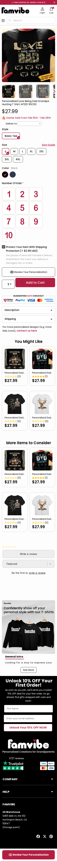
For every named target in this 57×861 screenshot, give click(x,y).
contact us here (26, 330)
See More (28, 670)
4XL (18, 159)
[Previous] (2, 91)
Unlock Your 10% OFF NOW (28, 727)
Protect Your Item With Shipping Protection (26, 249)
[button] (28, 183)
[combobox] (31, 20)
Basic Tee (11, 136)
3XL (7, 159)
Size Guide (48, 145)
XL (31, 151)
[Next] (54, 91)
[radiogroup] (28, 214)
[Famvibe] (15, 10)
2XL (41, 151)
